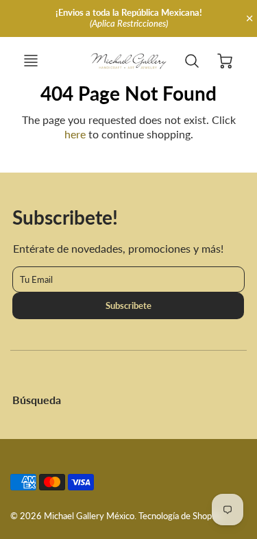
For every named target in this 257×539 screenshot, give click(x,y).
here (75, 133)
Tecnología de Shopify (180, 515)
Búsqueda (36, 399)
